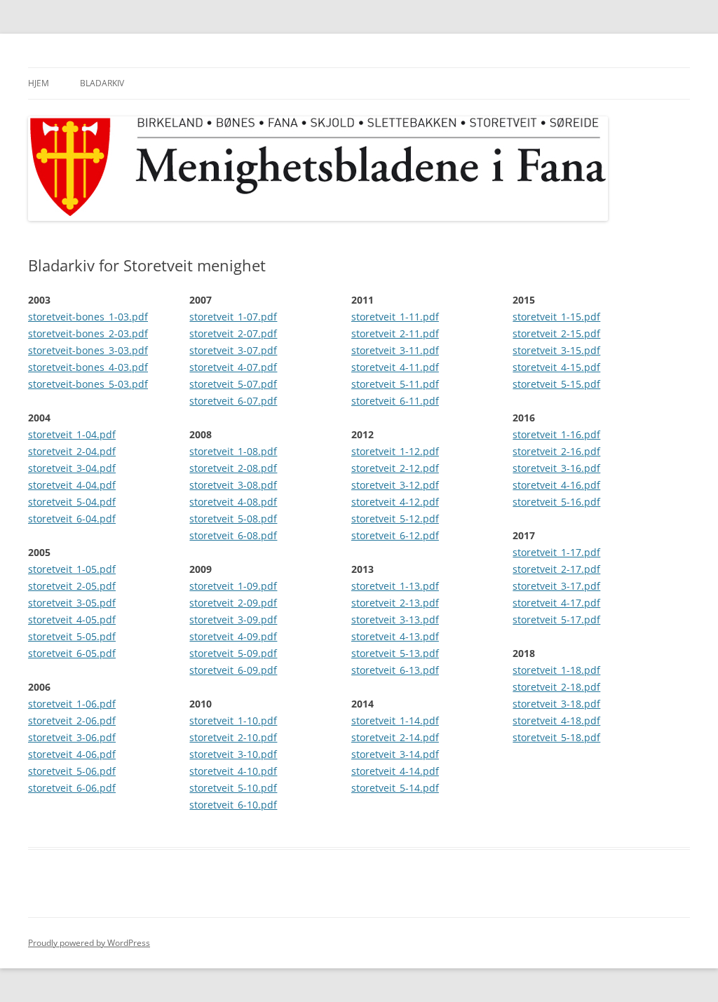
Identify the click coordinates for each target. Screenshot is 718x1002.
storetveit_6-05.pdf (72, 653)
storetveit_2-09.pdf (233, 602)
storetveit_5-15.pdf (556, 384)
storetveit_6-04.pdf (72, 518)
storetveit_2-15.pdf (556, 333)
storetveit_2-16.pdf (556, 451)
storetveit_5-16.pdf (556, 501)
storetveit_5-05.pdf (72, 636)
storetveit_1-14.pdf (395, 720)
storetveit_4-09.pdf (233, 636)
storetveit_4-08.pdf (233, 501)
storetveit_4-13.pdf (395, 636)
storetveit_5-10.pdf (233, 787)
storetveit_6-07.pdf (233, 400)
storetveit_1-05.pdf (72, 569)
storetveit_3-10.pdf (233, 754)
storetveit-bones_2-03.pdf (88, 333)
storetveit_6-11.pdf (395, 400)
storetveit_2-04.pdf (72, 451)
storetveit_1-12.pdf (395, 451)
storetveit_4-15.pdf (556, 367)
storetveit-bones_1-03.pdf (88, 316)
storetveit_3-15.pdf (556, 350)
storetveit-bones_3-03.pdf (88, 350)
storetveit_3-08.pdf (233, 485)
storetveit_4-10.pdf (233, 771)
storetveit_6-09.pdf (233, 670)
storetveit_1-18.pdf (556, 670)
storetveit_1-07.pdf (233, 316)
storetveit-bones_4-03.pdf (88, 367)
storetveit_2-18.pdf (556, 686)
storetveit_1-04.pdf (72, 434)
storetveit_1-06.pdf (72, 703)
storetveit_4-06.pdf (72, 754)
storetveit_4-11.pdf (395, 367)
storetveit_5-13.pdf (395, 653)
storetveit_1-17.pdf (556, 552)
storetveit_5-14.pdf (395, 787)
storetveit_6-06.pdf (72, 787)
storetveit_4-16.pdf (556, 485)
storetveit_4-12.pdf (395, 501)
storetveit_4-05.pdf (72, 619)
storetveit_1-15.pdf (556, 316)
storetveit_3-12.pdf (395, 485)
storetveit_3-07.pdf (233, 350)
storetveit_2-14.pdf (395, 737)
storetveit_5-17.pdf (556, 619)
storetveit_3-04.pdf (72, 468)
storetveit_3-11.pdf (395, 350)
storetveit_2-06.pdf (72, 720)
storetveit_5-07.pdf (233, 384)
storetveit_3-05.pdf (72, 602)
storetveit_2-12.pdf (395, 468)
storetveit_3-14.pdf (395, 754)
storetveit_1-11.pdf (395, 316)
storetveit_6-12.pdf (395, 535)
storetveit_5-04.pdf (72, 501)
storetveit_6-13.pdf (395, 670)
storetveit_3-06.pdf (72, 737)
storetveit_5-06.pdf (72, 771)
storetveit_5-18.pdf (556, 737)
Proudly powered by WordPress (89, 943)
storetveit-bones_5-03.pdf (88, 384)
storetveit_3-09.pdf (233, 619)
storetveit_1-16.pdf (556, 434)
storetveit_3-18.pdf (556, 703)
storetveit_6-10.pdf (233, 804)
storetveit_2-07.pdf (233, 333)
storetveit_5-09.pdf (233, 653)
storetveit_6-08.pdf (233, 535)
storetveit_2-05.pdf (72, 586)
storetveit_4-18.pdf (556, 720)
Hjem (38, 83)
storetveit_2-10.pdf (233, 737)
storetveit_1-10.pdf (233, 720)
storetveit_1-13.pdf (395, 586)
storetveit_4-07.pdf (233, 367)
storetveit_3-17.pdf (556, 586)
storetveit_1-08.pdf (233, 451)
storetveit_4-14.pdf (395, 771)
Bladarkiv (102, 83)
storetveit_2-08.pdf (233, 468)
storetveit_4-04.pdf (72, 485)
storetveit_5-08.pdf (233, 518)
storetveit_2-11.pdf (395, 333)
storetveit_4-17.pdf (556, 602)
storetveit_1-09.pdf (233, 586)
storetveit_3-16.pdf (556, 468)
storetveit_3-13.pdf (395, 619)
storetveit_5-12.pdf (395, 518)
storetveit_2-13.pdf (395, 602)
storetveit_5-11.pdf (395, 384)
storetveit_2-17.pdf (556, 569)
